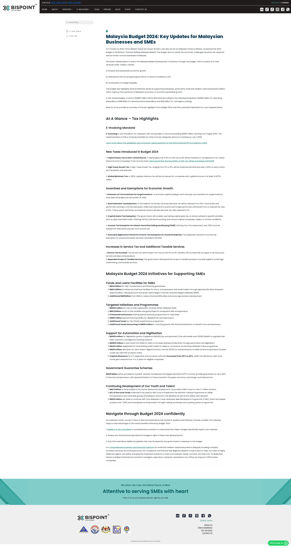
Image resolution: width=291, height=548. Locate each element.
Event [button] (128, 9)
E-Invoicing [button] (82, 9)
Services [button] (67, 9)
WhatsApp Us (276, 543)
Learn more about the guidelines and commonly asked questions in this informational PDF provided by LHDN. (157, 143)
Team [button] (96, 9)
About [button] (55, 9)
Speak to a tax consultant (119, 429)
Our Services (206, 530)
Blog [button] (117, 9)
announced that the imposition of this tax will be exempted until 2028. (181, 161)
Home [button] (44, 9)
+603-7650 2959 (58, 2)
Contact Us (207, 533)
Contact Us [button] (141, 9)
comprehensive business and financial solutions (131, 447)
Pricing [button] (107, 9)
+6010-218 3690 (74, 2)
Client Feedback (205, 527)
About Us (208, 525)
